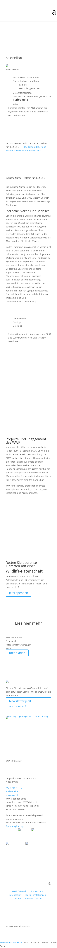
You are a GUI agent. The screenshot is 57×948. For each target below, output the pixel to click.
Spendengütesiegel (15, 826)
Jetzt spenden (18, 593)
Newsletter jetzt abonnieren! (20, 703)
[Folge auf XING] (26, 712)
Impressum (37, 891)
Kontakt (29, 898)
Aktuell (18, 898)
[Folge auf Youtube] (14, 712)
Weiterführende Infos (24, 150)
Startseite (5, 942)
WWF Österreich (20, 891)
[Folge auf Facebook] (8, 712)
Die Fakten (29, 146)
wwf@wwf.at (12, 791)
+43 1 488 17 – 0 (14, 787)
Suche (39, 898)
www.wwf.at (12, 795)
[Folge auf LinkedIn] (32, 712)
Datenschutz (15, 894)
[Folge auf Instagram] (20, 712)
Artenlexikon (16, 942)
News (38, 150)
